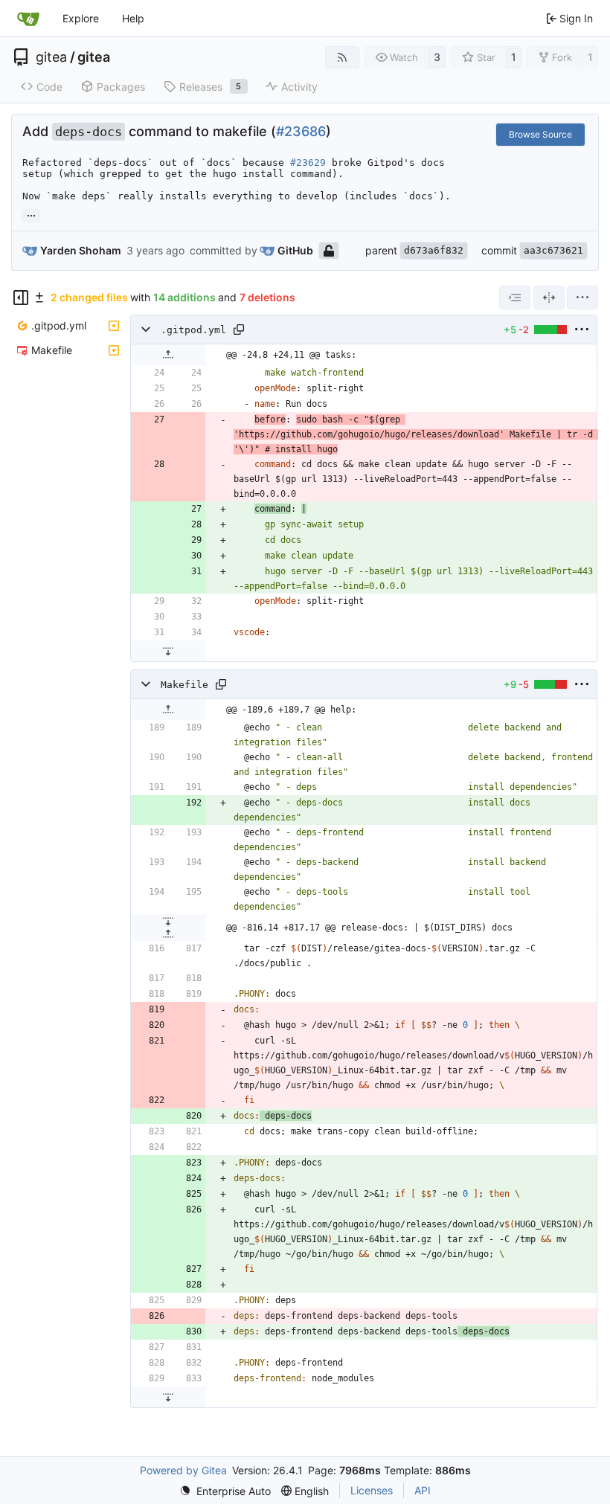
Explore (80, 18)
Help (133, 18)
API (422, 1490)
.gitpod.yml (193, 329)
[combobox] (514, 297)
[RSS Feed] (342, 57)
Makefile (184, 684)
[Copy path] (238, 329)
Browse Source (540, 134)
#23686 (301, 131)
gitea (51, 57)
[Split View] (549, 297)
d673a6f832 (433, 250)
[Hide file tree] (20, 297)
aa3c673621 (553, 250)
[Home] (28, 18)
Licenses (371, 1490)
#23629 (308, 162)
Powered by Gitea (183, 1470)
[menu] (582, 297)
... (31, 214)
